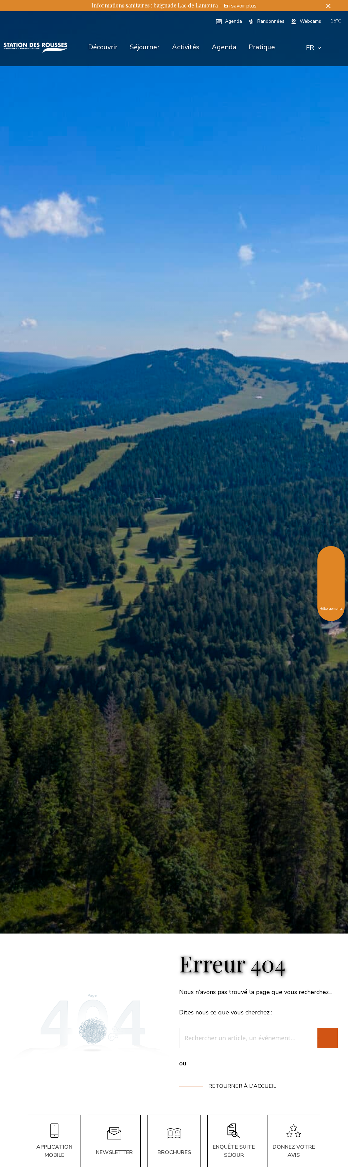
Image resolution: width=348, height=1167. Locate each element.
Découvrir (103, 47)
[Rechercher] (327, 1038)
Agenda (224, 47)
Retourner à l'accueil (242, 1086)
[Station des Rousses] (35, 47)
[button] (328, 5)
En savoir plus (240, 6)
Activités (185, 47)
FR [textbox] (310, 47)
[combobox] (313, 48)
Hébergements (331, 608)
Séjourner (145, 47)
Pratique (261, 47)
